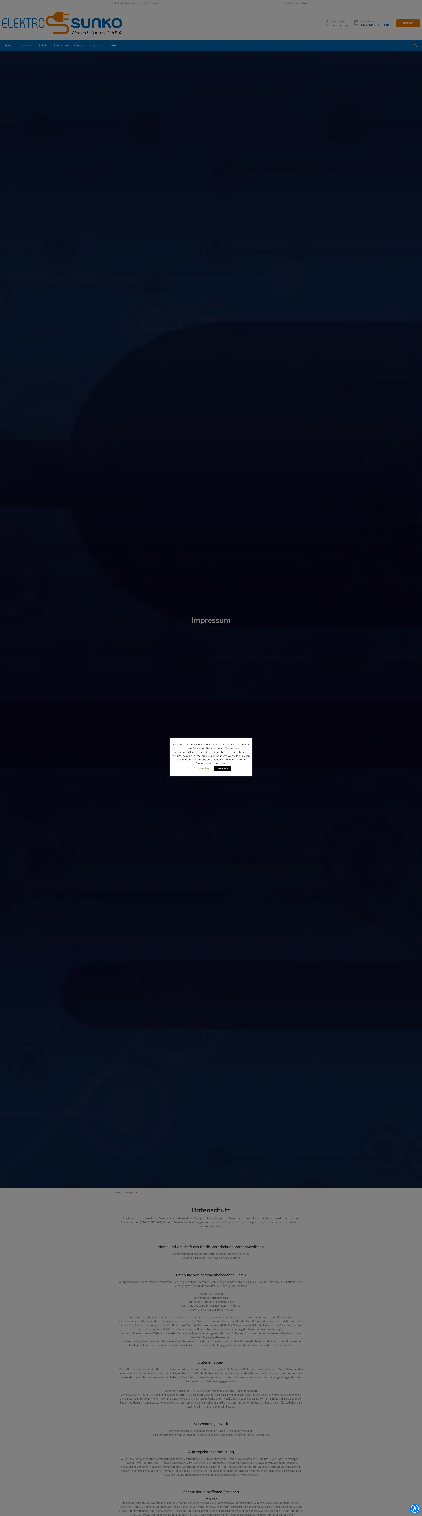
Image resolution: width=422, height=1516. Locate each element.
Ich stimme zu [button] (222, 768)
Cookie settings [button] (201, 768)
